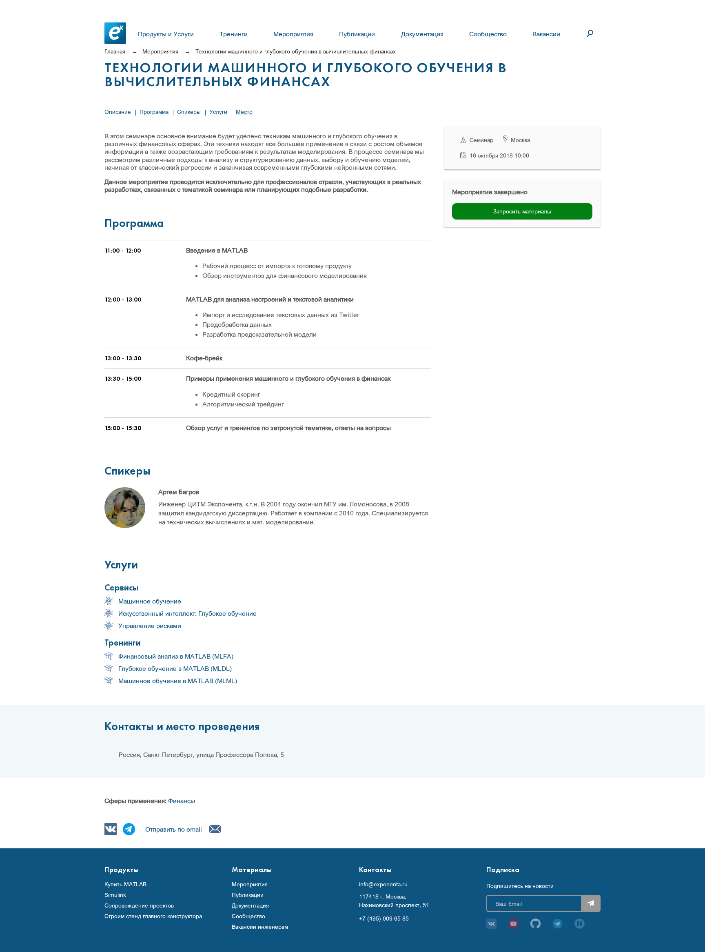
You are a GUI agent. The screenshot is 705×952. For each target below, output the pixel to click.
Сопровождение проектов (139, 905)
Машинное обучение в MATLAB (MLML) (177, 681)
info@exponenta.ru (383, 884)
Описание (117, 111)
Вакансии (546, 34)
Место (244, 111)
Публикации (357, 34)
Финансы (181, 801)
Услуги (218, 111)
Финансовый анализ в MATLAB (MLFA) (175, 656)
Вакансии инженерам (260, 927)
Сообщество (488, 34)
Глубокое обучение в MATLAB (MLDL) (175, 668)
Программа (154, 111)
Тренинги (233, 34)
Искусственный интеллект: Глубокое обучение (187, 613)
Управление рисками (149, 625)
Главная (114, 51)
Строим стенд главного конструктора (153, 916)
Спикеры (189, 111)
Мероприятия (293, 34)
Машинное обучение (149, 601)
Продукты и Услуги (166, 34)
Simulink (115, 895)
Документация (422, 34)
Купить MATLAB (125, 884)
